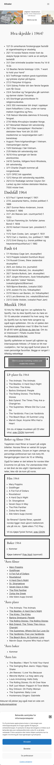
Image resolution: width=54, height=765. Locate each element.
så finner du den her (29, 329)
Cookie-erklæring (26, 762)
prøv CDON (18, 432)
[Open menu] (48, 4)
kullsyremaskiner (8, 704)
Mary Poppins (16, 567)
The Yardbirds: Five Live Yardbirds (26, 634)
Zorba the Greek (17, 593)
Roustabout (15, 577)
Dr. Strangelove (17, 583)
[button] (50, 717)
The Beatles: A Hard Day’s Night (25, 611)
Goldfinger (14, 570)
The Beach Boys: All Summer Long (26, 637)
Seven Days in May (19, 587)
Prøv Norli (27, 554)
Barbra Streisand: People (22, 617)
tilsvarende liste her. (17, 336)
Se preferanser (27, 756)
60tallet (8, 4)
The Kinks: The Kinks (20, 614)
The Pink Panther (18, 590)
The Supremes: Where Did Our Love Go (29, 631)
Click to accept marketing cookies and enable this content (27, 362)
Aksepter (27, 742)
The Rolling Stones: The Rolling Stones (28, 621)
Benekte (27, 749)
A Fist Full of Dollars (19, 573)
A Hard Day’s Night (19, 580)
